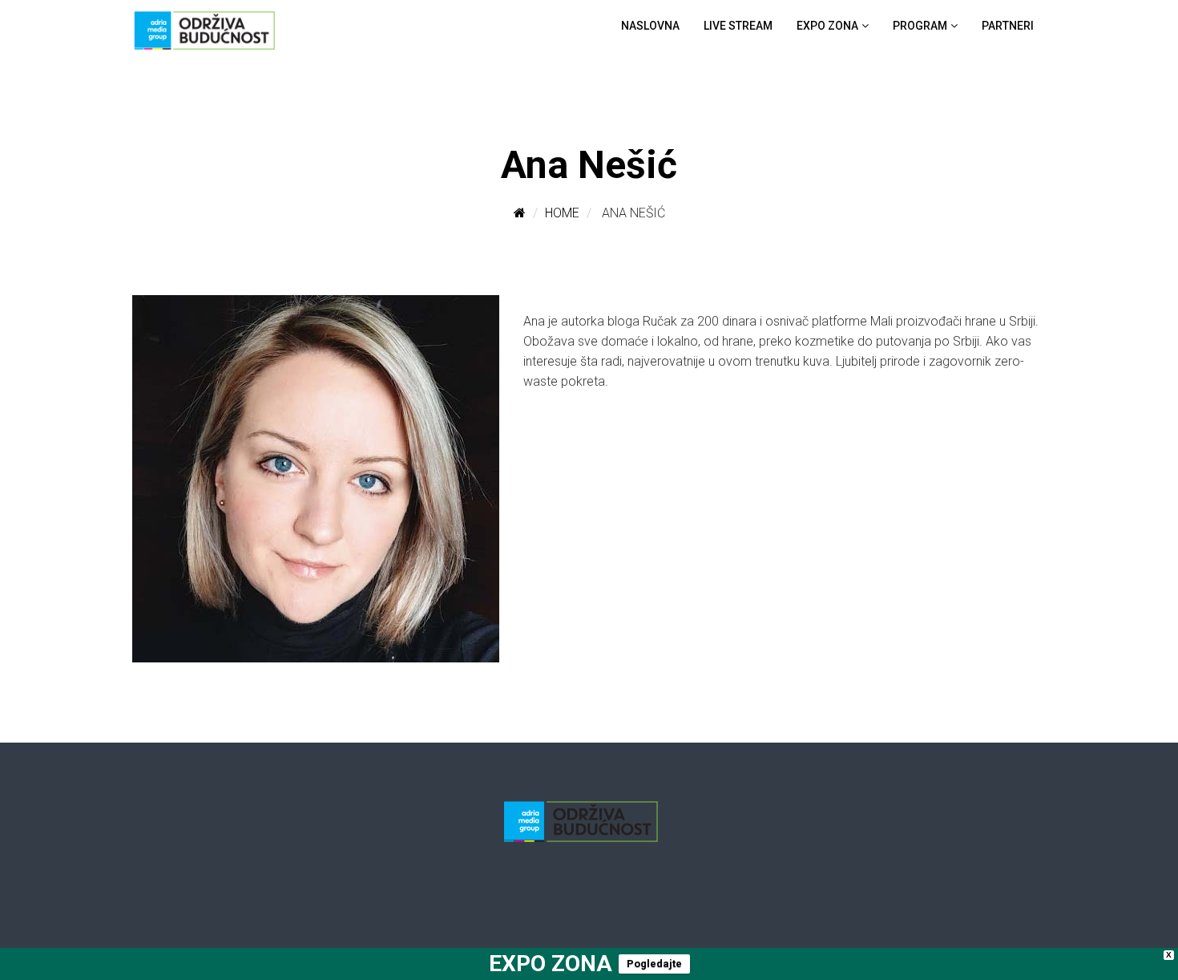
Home (562, 213)
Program (920, 25)
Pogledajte (654, 964)
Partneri (1008, 25)
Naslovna (650, 25)
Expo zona (827, 25)
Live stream (738, 25)
